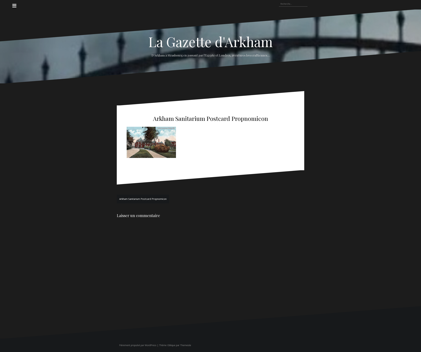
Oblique (171, 345)
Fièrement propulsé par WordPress (137, 345)
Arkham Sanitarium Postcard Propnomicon (143, 198)
